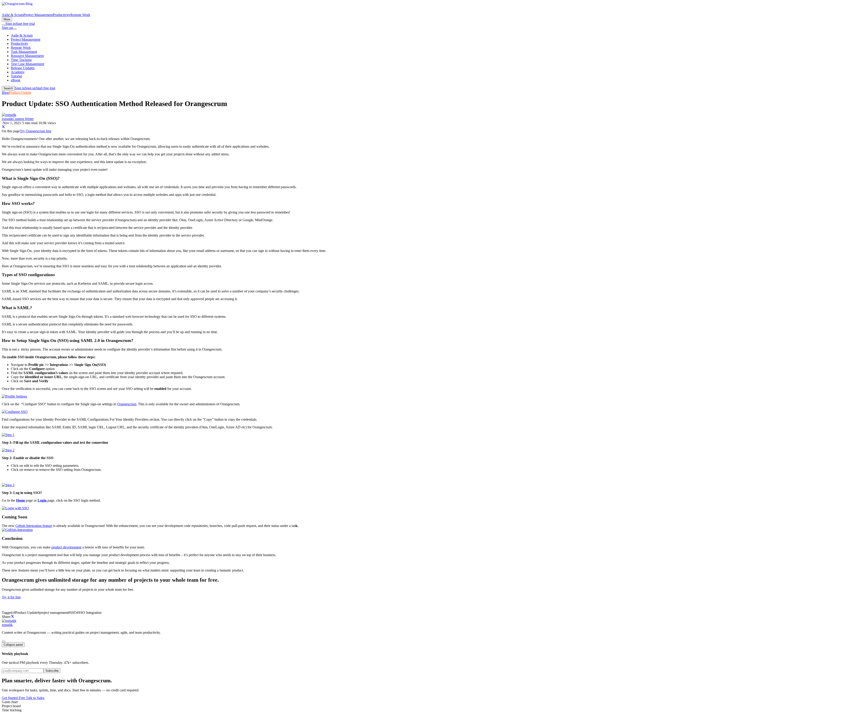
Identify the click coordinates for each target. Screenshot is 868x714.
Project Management (38, 15)
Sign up (7, 28)
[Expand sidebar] (3, 641)
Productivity (61, 15)
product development (66, 547)
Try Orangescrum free (35, 131)
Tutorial (16, 76)
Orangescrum (126, 404)
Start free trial (25, 24)
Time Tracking (21, 60)
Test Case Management (27, 64)
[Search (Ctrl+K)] (3, 25)
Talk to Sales (35, 698)
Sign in (10, 24)
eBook (15, 80)
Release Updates (23, 68)
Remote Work (80, 15)
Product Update (20, 93)
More (7, 19)
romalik (7, 625)
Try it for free (11, 597)
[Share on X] (3, 127)
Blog (5, 93)
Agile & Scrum (13, 15)
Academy (18, 72)
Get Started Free (14, 698)
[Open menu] (15, 29)
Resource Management (27, 56)
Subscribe (52, 670)
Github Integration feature (33, 526)
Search (8, 88)
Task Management (24, 52)
